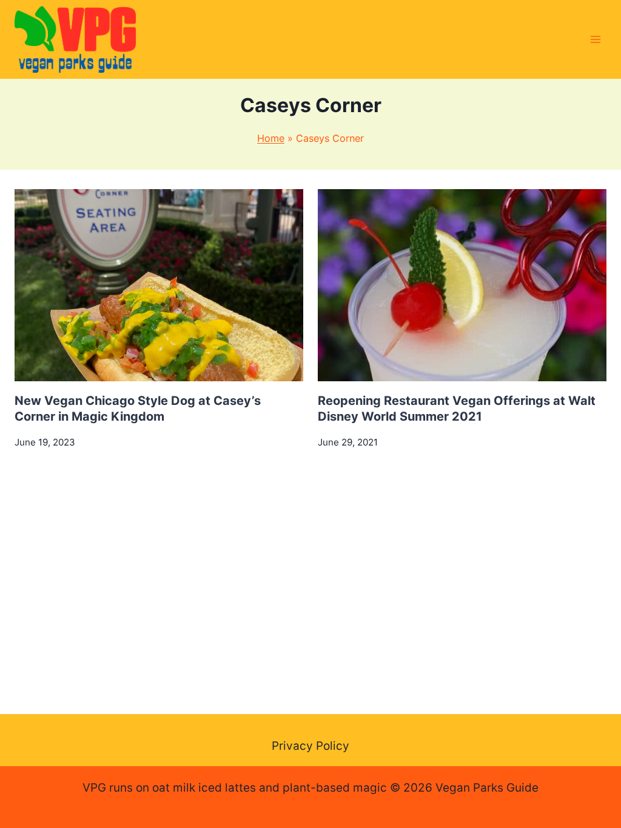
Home (270, 138)
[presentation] (159, 285)
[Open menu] (595, 39)
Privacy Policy (310, 746)
